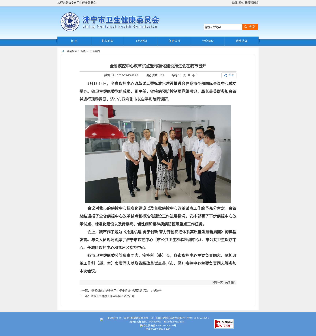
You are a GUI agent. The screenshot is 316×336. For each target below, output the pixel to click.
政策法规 (241, 41)
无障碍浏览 (252, 2)
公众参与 (208, 41)
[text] (223, 27)
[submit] (250, 27)
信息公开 (174, 41)
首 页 (74, 41)
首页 (83, 51)
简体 (235, 2)
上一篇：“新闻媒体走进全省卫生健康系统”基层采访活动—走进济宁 (121, 290)
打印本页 (217, 282)
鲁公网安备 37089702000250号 (159, 325)
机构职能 (107, 41)
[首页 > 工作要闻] (101, 51)
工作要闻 (141, 41)
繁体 (241, 2)
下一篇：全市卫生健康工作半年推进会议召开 (107, 296)
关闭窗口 (230, 282)
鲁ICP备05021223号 (174, 321)
